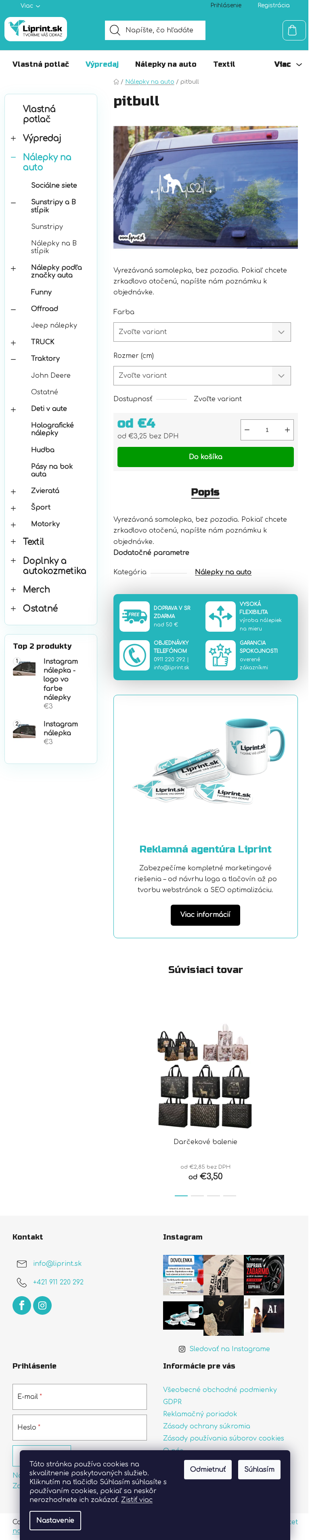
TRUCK (42, 342)
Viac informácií (205, 914)
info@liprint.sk (171, 668)
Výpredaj (42, 138)
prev (119, 1104)
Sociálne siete (54, 185)
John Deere (51, 375)
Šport (40, 507)
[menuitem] (40, 64)
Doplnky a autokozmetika (54, 566)
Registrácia (274, 5)
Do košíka (205, 457)
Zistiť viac (137, 1500)
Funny (41, 292)
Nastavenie (55, 1520)
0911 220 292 (169, 659)
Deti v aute (49, 408)
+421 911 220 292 (58, 1282)
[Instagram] (42, 1305)
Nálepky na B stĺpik (54, 247)
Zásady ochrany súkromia (206, 1426)
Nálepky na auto (47, 162)
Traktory (45, 358)
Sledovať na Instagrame (229, 1349)
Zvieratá (45, 491)
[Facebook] (22, 1305)
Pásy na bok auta (52, 470)
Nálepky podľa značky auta (56, 271)
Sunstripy (47, 227)
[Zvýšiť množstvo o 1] (287, 430)
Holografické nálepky (52, 429)
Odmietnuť (208, 1469)
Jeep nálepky (54, 325)
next (291, 1104)
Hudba (42, 450)
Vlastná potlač (39, 114)
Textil (33, 542)
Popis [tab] (205, 492)
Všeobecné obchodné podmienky (220, 1390)
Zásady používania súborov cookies (223, 1438)
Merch (36, 589)
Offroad (44, 309)
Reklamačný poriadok (200, 1414)
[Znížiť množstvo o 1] (247, 430)
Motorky (45, 524)
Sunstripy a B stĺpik (53, 206)
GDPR (172, 1402)
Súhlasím (259, 1469)
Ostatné (44, 392)
